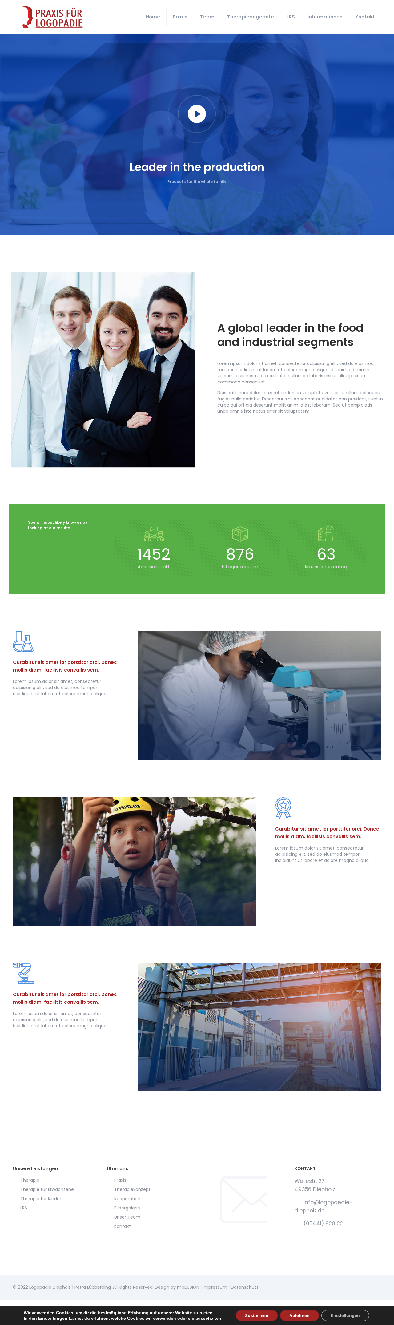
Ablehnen (299, 1315)
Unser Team (127, 1217)
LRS (23, 1208)
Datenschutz (245, 1287)
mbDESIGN (188, 1287)
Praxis (120, 1180)
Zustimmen (256, 1315)
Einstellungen (345, 1315)
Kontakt (122, 1226)
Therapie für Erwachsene (47, 1189)
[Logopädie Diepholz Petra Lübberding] (52, 17)
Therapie (29, 1180)
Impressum (215, 1287)
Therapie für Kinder (40, 1199)
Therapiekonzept (132, 1189)
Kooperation (127, 1199)
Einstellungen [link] (52, 1318)
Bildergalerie (127, 1208)
